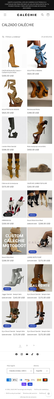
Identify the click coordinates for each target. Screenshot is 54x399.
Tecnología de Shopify (24, 389)
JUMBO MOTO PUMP (34, 257)
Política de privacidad (13, 393)
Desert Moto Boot (8, 257)
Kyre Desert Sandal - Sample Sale (38, 294)
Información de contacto (28, 397)
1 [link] (20, 345)
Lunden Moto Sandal (9, 146)
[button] (5, 14)
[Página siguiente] (34, 345)
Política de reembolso (41, 389)
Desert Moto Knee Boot (35, 220)
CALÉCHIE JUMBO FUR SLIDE (37, 183)
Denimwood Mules (33, 109)
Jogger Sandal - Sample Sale (11, 294)
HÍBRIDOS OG (6, 220)
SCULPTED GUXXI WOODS (10, 109)
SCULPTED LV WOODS (34, 70)
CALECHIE (14, 389)
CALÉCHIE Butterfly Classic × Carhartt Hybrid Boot (11, 71)
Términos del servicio (30, 393)
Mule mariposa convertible (36, 146)
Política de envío (44, 393)
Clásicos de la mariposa (10, 183)
